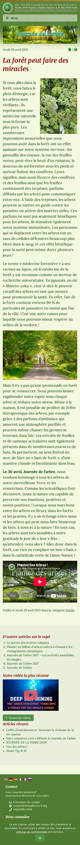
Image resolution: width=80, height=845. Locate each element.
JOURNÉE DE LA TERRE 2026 (26, 742)
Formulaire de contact (26, 802)
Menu (14, 18)
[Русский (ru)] (30, 779)
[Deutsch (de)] (10, 779)
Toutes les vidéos (19, 717)
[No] (75, 832)
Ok (40, 838)
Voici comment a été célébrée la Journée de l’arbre (41, 738)
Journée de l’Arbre (19, 667)
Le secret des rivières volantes (28, 643)
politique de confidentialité (31, 831)
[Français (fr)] (25, 779)
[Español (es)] (15, 779)
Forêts (70, 610)
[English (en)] (6, 779)
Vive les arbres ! (17, 746)
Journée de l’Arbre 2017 (23, 663)
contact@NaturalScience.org (30, 805)
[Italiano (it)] (20, 779)
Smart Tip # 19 (16, 751)
